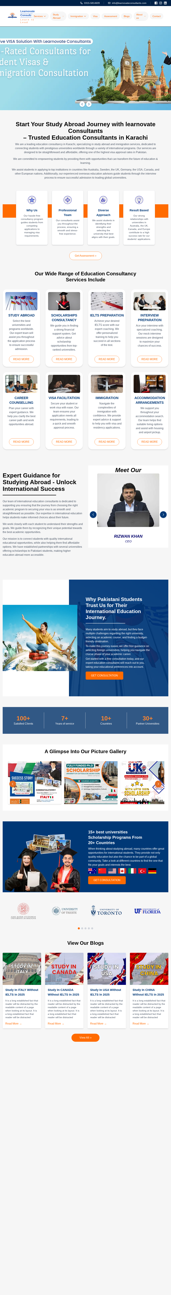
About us (139, 16)
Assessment (110, 16)
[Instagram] (160, 3)
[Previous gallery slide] (12, 784)
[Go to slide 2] (82, 928)
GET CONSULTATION (104, 675)
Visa (95, 16)
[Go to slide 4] (89, 928)
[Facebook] (156, 3)
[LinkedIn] (165, 3)
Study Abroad (56, 16)
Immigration (76, 16)
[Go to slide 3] (85, 928)
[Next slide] (89, 104)
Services (38, 16)
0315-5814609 (92, 3)
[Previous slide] (82, 104)
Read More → (13, 1023)
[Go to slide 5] (92, 928)
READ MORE (21, 359)
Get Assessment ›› (85, 255)
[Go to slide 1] (79, 928)
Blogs (127, 16)
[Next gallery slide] (158, 784)
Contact (156, 16)
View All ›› (85, 1037)
